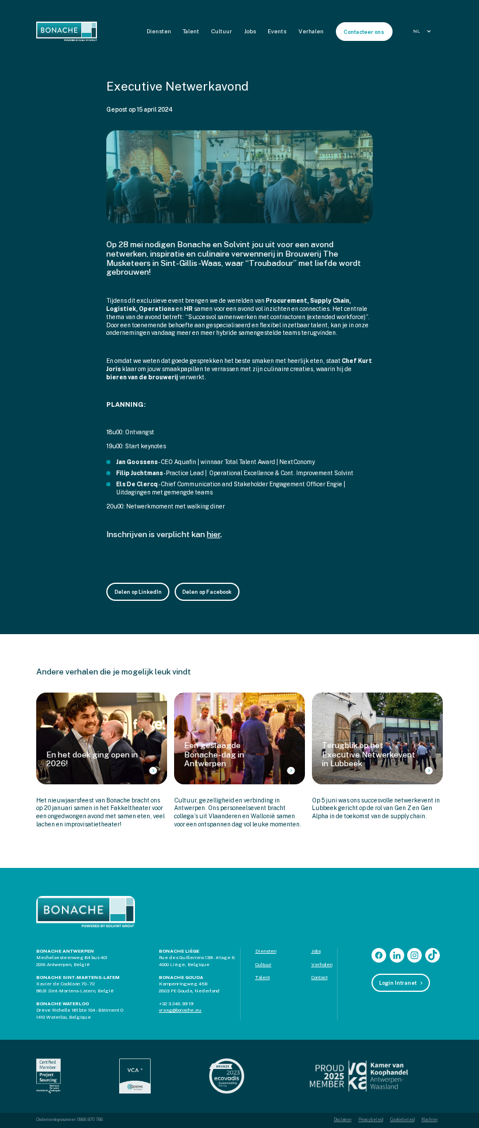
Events (277, 31)
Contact (319, 977)
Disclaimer (343, 1119)
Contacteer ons (363, 32)
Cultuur (221, 31)
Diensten (159, 31)
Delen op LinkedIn (138, 592)
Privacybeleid (371, 1119)
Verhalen (311, 31)
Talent (191, 31)
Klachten (430, 1119)
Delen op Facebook (206, 592)
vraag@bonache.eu (180, 1010)
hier (213, 534)
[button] (423, 31)
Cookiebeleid (402, 1119)
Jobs (250, 31)
